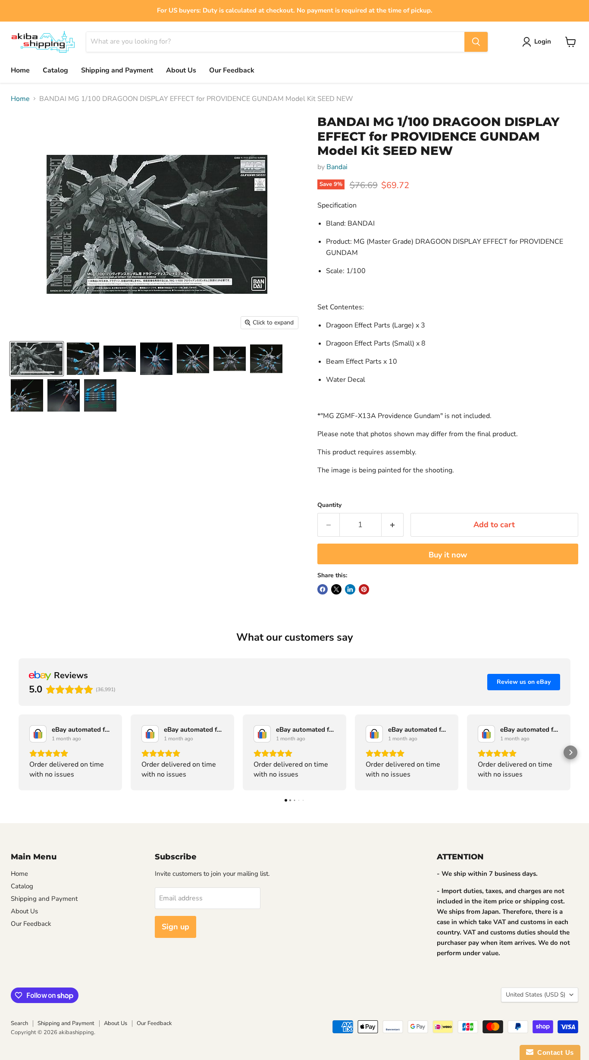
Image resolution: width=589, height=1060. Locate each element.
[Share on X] (336, 589)
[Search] (476, 42)
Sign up (175, 927)
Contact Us (553, 1052)
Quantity (329, 505)
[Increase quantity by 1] (393, 525)
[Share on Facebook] (322, 589)
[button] (18, 752)
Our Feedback (231, 70)
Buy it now (448, 555)
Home (20, 70)
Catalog (55, 70)
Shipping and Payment (117, 70)
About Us (181, 70)
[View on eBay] (38, 733)
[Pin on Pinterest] (364, 589)
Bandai (337, 167)
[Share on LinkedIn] (350, 589)
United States (535, 995)
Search (19, 1023)
